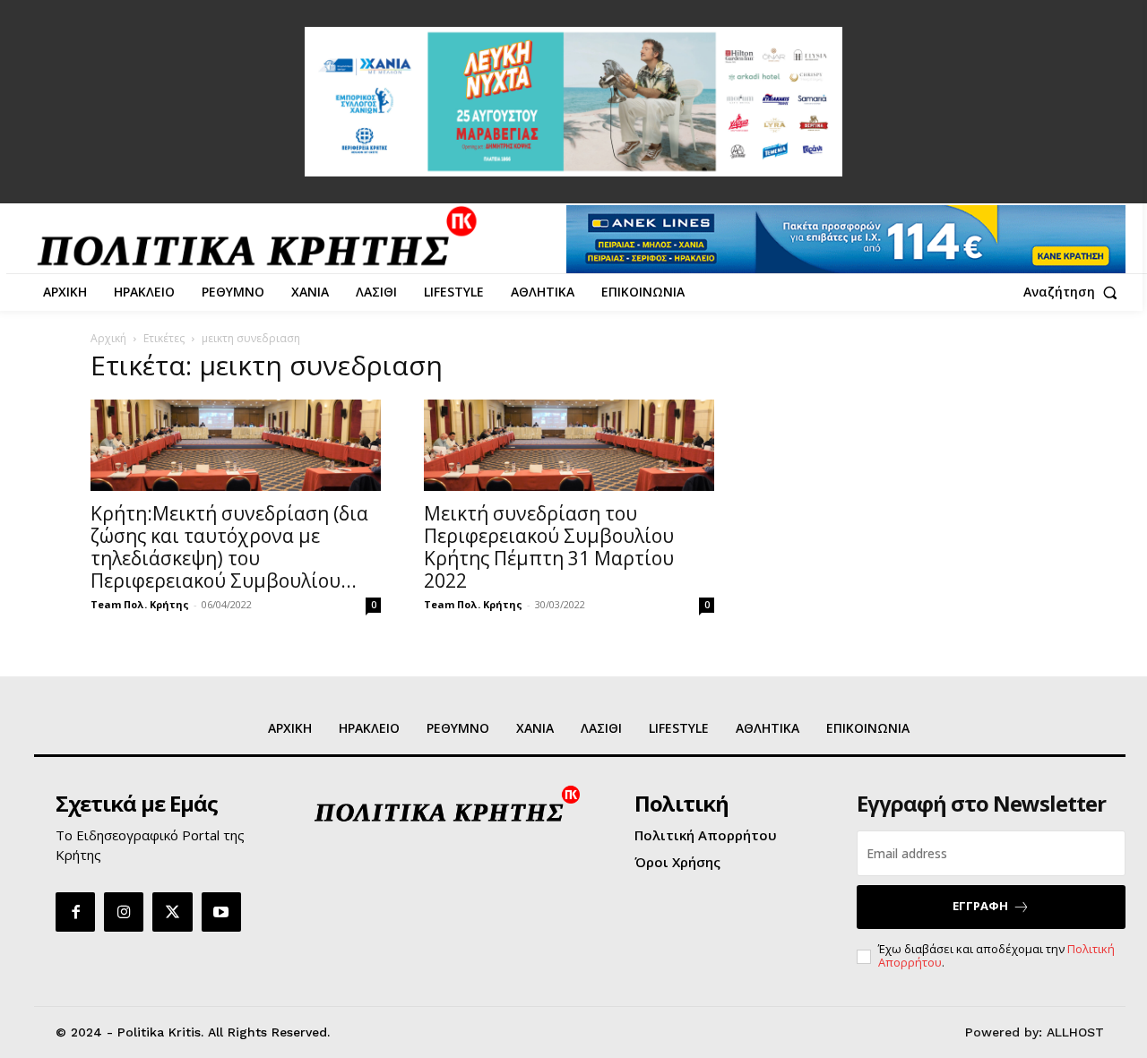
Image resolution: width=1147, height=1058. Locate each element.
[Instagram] (123, 912)
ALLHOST (1075, 1032)
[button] (1074, 292)
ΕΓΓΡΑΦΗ (980, 906)
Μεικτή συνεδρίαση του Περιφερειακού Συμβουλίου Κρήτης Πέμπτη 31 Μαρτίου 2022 (549, 547)
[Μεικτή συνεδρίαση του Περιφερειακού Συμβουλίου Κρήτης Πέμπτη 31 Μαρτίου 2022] (569, 445)
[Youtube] (221, 912)
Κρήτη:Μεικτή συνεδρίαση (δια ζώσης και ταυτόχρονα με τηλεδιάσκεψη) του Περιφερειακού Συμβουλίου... (229, 547)
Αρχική (108, 338)
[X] (172, 912)
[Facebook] (75, 912)
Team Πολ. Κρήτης (140, 604)
